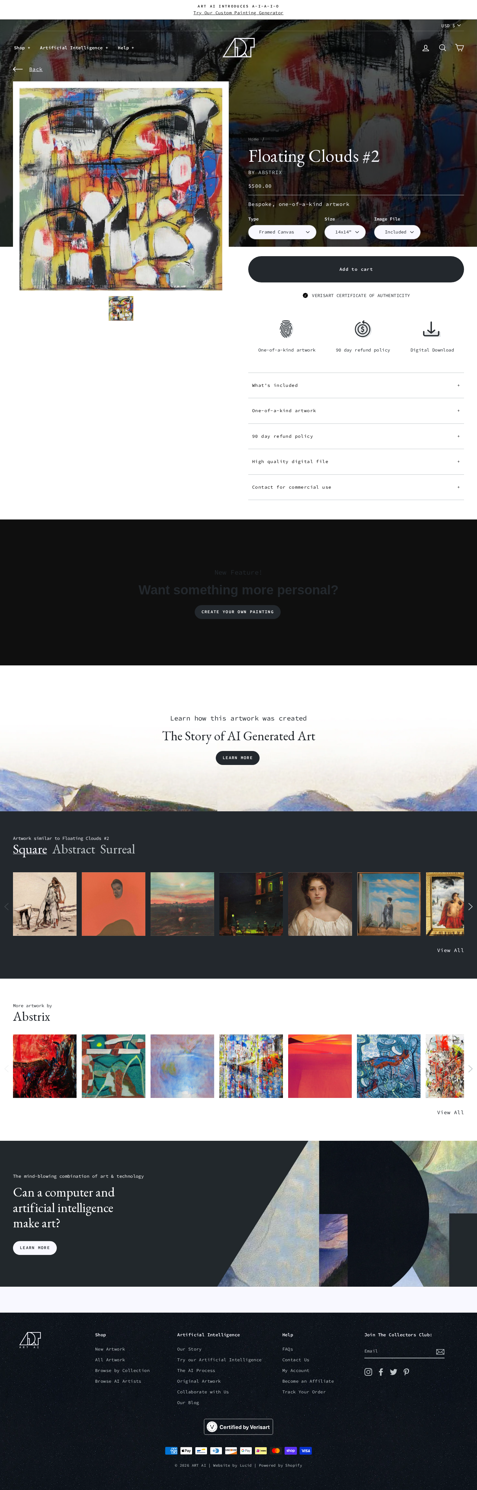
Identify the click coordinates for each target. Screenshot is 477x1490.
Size (329, 219)
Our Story (189, 1349)
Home (253, 139)
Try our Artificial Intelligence (219, 1360)
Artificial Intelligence (72, 48)
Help (124, 48)
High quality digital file (356, 461)
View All (450, 950)
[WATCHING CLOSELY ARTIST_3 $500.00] (113, 904)
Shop (21, 48)
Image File (387, 219)
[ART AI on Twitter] (394, 1372)
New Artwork (110, 1349)
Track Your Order (304, 1392)
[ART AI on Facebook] (381, 1372)
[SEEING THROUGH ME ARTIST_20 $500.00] (320, 904)
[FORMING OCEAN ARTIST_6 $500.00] (389, 1066)
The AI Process (196, 1370)
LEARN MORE (35, 1248)
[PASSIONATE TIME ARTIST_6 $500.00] (45, 1066)
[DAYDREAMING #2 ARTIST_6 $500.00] (182, 1066)
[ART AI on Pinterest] (406, 1372)
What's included (356, 385)
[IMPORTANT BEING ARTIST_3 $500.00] (389, 904)
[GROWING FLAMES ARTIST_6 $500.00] (320, 1066)
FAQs (287, 1349)
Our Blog (188, 1402)
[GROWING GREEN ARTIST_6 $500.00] (113, 1066)
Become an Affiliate (308, 1381)
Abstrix (270, 172)
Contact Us (296, 1360)
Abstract (73, 848)
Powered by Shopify (280, 1465)
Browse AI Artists (118, 1381)
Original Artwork (199, 1381)
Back (36, 69)
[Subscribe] (440, 1351)
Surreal (117, 848)
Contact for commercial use (356, 487)
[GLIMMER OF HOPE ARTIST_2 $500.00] (251, 904)
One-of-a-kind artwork (356, 410)
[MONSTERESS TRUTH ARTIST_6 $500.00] (251, 1066)
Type (253, 219)
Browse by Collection (122, 1370)
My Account (296, 1370)
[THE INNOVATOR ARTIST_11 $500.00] (45, 904)
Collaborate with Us (203, 1392)
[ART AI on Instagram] (368, 1372)
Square (30, 848)
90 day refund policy (356, 436)
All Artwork (110, 1360)
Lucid (246, 1465)
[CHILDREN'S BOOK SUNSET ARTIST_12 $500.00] (182, 904)
